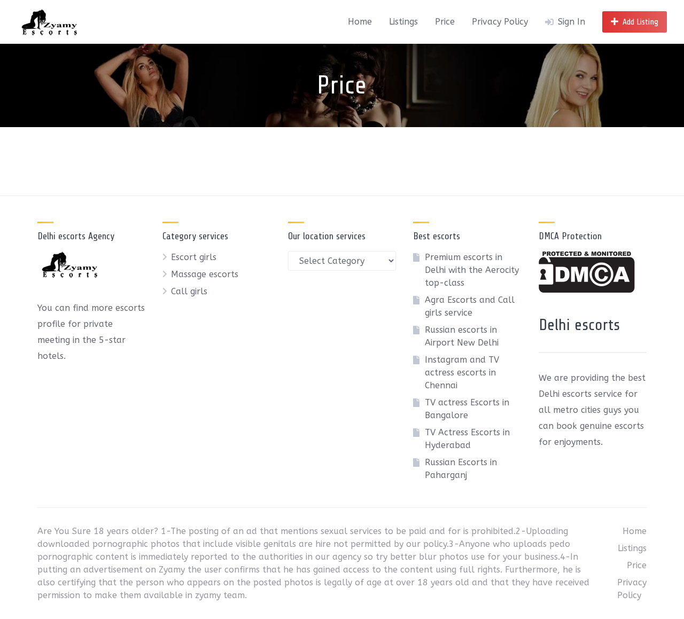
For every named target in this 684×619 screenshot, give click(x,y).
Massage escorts (204, 274)
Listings (403, 22)
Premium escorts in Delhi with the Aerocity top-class (472, 270)
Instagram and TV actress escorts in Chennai (462, 372)
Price (445, 22)
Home (360, 22)
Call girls (189, 291)
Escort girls (193, 257)
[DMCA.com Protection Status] (587, 290)
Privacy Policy (500, 22)
